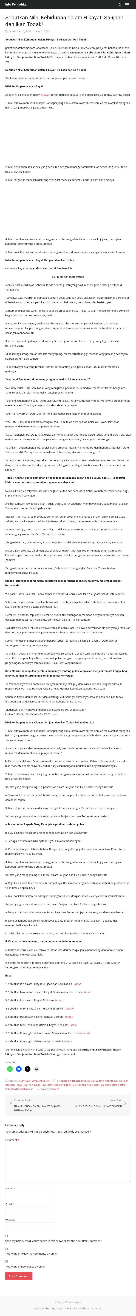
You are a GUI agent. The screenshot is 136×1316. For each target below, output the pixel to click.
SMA (40, 1080)
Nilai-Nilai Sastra (108, 1084)
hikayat (45, 94)
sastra (121, 1084)
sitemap (96, 1308)
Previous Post (37, 1105)
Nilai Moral (47, 1084)
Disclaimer (57, 1308)
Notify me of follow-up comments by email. (31, 1253)
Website (10, 1220)
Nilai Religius (79, 1084)
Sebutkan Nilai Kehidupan (19, 1088)
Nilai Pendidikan (62, 1084)
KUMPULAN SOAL (28, 1080)
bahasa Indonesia (70, 1080)
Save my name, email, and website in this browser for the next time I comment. (53, 1240)
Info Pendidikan (16, 4)
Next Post (98, 1103)
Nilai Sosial (93, 1084)
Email (9, 1204)
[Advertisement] (68, 136)
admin (38, 31)
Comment (12, 1140)
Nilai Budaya (97, 1080)
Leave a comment (49, 1088)
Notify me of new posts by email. (25, 1266)
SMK (46, 1080)
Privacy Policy (42, 1308)
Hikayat (85, 1080)
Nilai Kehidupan (32, 1084)
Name (10, 1188)
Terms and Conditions (78, 1308)
